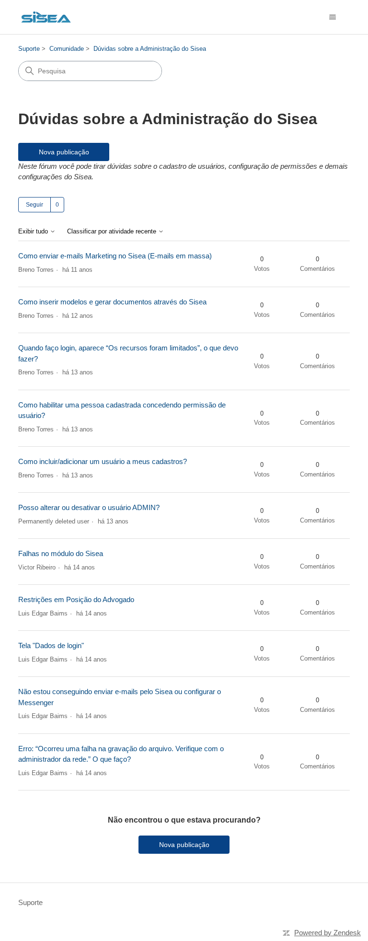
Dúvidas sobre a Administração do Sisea (149, 48)
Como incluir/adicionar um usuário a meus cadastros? (102, 461)
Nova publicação (64, 152)
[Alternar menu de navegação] (333, 17)
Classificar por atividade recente (112, 231)
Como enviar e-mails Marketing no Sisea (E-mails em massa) (115, 256)
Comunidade (66, 48)
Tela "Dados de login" (51, 645)
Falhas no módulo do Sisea (60, 553)
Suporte (29, 48)
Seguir (34, 204)
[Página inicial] (46, 17)
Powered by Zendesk (327, 933)
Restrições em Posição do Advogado (76, 599)
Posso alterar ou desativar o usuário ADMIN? (89, 507)
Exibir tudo (34, 231)
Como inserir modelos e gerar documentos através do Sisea (112, 302)
